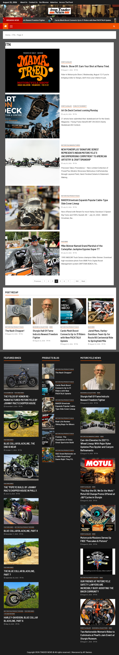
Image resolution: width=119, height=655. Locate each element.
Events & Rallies (66, 62)
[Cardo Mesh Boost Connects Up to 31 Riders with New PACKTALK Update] (73, 311)
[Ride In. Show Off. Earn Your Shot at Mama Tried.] (32, 71)
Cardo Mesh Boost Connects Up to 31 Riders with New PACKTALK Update (61, 20)
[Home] (5, 26)
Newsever (76, 652)
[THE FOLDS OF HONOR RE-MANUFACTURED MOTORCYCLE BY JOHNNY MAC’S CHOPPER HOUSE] (21, 377)
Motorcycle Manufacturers (70, 145)
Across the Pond (66, 2)
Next (83, 281)
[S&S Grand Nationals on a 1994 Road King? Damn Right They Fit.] (48, 455)
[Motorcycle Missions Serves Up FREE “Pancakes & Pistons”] (97, 518)
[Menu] (11, 26)
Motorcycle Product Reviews (24, 527)
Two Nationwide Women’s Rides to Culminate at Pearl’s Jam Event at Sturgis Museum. (97, 635)
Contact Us (33, 2)
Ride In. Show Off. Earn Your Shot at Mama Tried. (85, 66)
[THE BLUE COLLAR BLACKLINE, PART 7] (21, 551)
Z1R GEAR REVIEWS (9, 614)
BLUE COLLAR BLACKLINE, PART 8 (21, 530)
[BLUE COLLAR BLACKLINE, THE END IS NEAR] (21, 424)
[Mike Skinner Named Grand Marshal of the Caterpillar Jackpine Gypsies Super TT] (32, 253)
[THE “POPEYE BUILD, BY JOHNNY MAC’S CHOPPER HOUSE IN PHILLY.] (21, 468)
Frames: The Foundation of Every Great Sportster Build (64, 440)
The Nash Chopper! (14, 330)
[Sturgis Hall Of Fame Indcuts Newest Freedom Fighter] (46, 311)
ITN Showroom (8, 392)
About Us (23, 2)
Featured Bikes (19, 392)
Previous (37, 281)
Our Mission (44, 2)
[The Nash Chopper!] (18, 311)
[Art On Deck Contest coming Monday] (32, 116)
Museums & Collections (40, 327)
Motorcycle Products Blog (70, 196)
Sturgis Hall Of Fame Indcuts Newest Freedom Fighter (45, 334)
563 (77, 281)
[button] (11, 26)
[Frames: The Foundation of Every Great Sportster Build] (48, 438)
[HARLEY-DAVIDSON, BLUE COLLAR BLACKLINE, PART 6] (21, 595)
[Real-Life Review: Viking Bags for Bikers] (48, 421)
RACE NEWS (64, 241)
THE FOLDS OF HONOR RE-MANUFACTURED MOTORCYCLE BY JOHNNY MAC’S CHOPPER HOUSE (20, 400)
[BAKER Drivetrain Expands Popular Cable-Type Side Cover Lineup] (32, 208)
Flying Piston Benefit (80, 106)
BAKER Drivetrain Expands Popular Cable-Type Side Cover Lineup (65, 406)
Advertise (54, 2)
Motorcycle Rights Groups (89, 577)
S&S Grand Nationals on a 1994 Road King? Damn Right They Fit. (65, 456)
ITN (77, 70)
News (51, 327)
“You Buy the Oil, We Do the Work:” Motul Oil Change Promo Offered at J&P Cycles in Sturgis (97, 494)
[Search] (114, 26)
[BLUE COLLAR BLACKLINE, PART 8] (21, 511)
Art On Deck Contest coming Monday (79, 110)
